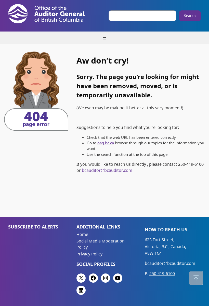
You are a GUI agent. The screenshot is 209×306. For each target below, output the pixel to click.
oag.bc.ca (105, 142)
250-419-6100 (162, 273)
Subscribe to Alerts (33, 227)
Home (82, 234)
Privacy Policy (89, 254)
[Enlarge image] (61, 55)
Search (190, 15)
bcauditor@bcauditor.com (107, 170)
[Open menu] (104, 38)
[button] (196, 278)
